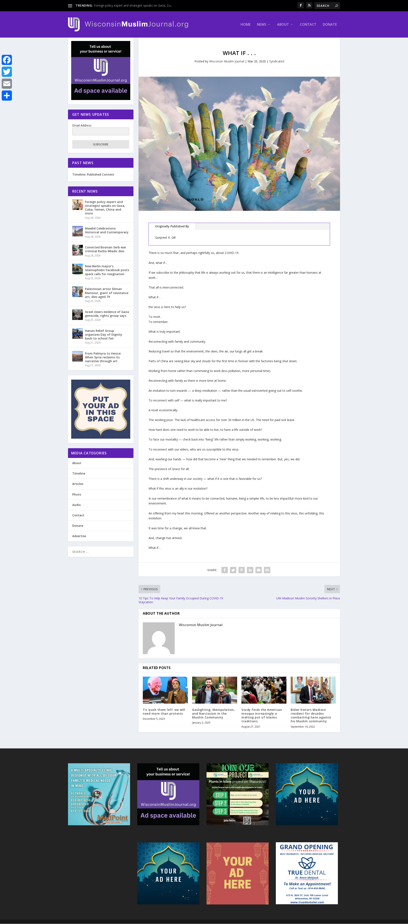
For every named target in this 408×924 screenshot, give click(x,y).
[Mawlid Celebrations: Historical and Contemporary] (77, 231)
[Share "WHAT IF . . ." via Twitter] (233, 570)
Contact (308, 25)
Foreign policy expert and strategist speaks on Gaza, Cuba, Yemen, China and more (105, 208)
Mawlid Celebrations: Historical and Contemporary (107, 230)
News (261, 25)
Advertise (79, 536)
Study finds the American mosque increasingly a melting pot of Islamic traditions (261, 715)
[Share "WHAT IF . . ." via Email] (258, 570)
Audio (76, 505)
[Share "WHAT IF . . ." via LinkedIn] (250, 570)
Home (246, 25)
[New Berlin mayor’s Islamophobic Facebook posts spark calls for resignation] (77, 269)
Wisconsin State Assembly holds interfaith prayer (127, 5)
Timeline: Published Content (93, 174)
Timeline (78, 473)
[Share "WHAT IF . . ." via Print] (267, 570)
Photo (76, 494)
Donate (330, 25)
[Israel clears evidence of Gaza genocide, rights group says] (77, 314)
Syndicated (276, 61)
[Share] (7, 95)
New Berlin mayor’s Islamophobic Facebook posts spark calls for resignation (107, 270)
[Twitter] (7, 72)
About (283, 25)
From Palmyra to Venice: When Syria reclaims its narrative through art (103, 357)
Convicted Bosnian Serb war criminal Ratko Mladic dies (105, 249)
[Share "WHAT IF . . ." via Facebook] (224, 570)
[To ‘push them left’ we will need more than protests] (165, 690)
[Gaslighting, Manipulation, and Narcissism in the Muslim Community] (214, 690)
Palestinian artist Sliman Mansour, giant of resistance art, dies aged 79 (106, 293)
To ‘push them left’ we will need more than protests (164, 712)
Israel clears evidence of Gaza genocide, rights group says (107, 314)
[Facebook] (7, 60)
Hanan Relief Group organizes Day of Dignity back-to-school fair (103, 334)
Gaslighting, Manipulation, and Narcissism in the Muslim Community (213, 713)
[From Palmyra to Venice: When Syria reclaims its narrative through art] (77, 356)
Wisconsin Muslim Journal (226, 61)
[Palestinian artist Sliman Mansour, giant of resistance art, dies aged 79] (77, 291)
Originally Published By (172, 226)
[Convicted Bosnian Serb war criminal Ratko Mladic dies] (77, 250)
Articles (77, 484)
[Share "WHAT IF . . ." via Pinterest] (241, 570)
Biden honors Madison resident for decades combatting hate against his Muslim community (311, 715)
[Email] (7, 84)
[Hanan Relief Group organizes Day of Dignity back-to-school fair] (77, 333)
